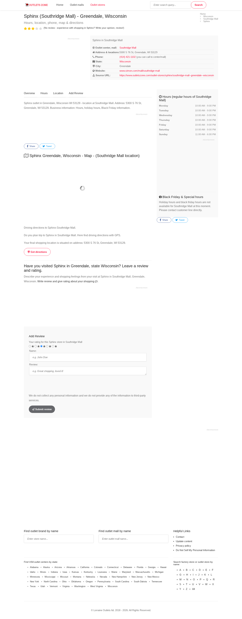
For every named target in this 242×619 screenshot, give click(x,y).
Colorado (98, 567)
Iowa (65, 572)
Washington (79, 586)
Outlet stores (97, 4)
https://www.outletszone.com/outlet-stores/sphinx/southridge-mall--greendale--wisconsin (167, 75)
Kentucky (88, 572)
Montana (77, 577)
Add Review (76, 93)
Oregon (89, 581)
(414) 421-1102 (128, 56)
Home (59, 4)
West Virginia (96, 586)
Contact (180, 536)
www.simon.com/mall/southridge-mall (140, 70)
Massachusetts (142, 572)
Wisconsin (125, 61)
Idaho (32, 572)
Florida (140, 567)
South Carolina (122, 581)
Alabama (34, 567)
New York (34, 581)
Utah (42, 586)
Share (32, 146)
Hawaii (163, 567)
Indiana (54, 572)
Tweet (48, 146)
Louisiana (102, 572)
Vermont (54, 586)
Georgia (151, 567)
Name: (32, 350)
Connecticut (113, 567)
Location (58, 93)
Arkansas (71, 567)
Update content (184, 541)
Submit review (43, 409)
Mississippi (50, 577)
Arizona (58, 567)
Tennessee (157, 581)
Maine (114, 572)
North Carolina (50, 581)
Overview (29, 93)
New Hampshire (119, 577)
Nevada (103, 577)
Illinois (43, 572)
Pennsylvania (103, 581)
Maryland (126, 572)
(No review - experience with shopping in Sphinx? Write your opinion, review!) (84, 27)
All (193, 589)
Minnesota (35, 577)
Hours (44, 93)
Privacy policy (183, 545)
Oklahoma (76, 581)
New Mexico (153, 577)
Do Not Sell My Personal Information (195, 550)
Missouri (64, 577)
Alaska (46, 567)
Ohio (64, 581)
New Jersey (137, 577)
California (84, 567)
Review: (33, 364)
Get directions (38, 251)
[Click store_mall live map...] (88, 188)
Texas (33, 586)
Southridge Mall (128, 47)
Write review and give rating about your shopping (66, 281)
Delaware (127, 567)
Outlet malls (77, 4)
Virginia (65, 586)
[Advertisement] (51, 63)
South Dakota (140, 581)
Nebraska (90, 577)
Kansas (75, 572)
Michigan (159, 572)
